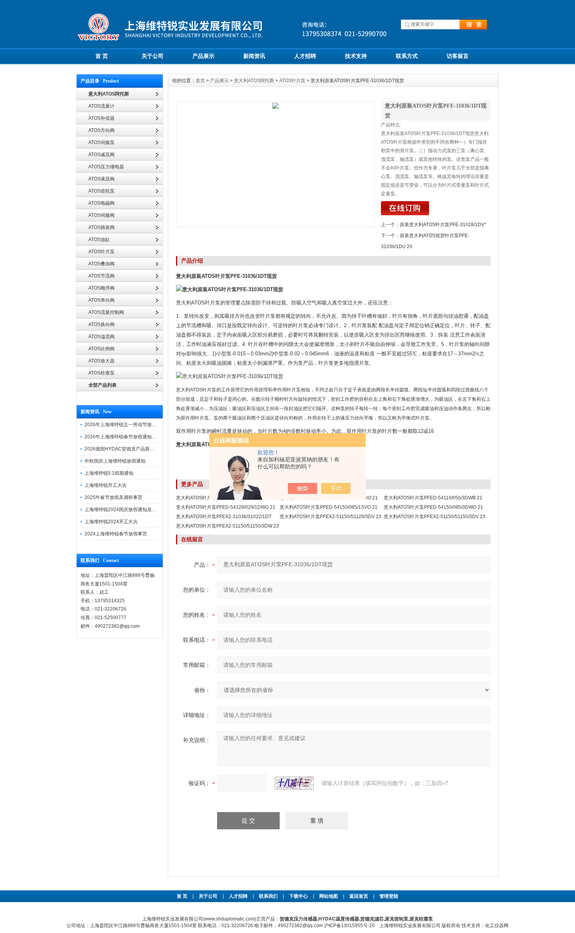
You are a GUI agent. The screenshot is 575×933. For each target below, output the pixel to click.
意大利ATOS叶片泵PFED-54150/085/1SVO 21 (328, 507)
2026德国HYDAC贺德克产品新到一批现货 (128, 449)
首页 (200, 80)
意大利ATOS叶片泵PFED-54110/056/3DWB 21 (433, 498)
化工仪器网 (497, 925)
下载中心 (298, 896)
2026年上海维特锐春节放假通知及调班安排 (129, 436)
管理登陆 (388, 896)
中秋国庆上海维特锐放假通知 (115, 461)
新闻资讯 (254, 56)
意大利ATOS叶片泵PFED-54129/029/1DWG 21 (225, 507)
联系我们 (268, 896)
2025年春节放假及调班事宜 (113, 497)
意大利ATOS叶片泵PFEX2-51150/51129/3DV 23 (330, 516)
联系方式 (407, 56)
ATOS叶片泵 (292, 80)
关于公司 (153, 56)
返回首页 (359, 896)
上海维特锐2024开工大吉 (111, 521)
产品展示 (203, 56)
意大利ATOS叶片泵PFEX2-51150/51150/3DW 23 (227, 526)
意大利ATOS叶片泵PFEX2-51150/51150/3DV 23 (434, 516)
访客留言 (458, 56)
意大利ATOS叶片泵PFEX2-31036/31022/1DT (223, 516)
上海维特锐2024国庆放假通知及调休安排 (127, 509)
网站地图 (328, 896)
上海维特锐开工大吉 (105, 485)
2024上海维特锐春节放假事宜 (115, 534)
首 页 (101, 56)
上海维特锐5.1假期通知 (108, 473)
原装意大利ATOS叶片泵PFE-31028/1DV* (443, 224)
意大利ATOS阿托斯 (254, 80)
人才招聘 (305, 56)
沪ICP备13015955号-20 (349, 925)
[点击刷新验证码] (294, 783)
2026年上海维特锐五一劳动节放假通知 (125, 424)
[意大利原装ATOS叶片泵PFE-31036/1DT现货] (275, 164)
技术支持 (356, 56)
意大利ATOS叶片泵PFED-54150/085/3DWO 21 (433, 507)
